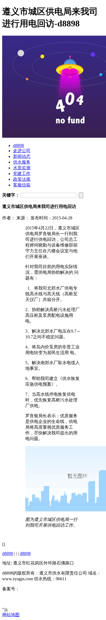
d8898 (18, 145)
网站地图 (11, 614)
